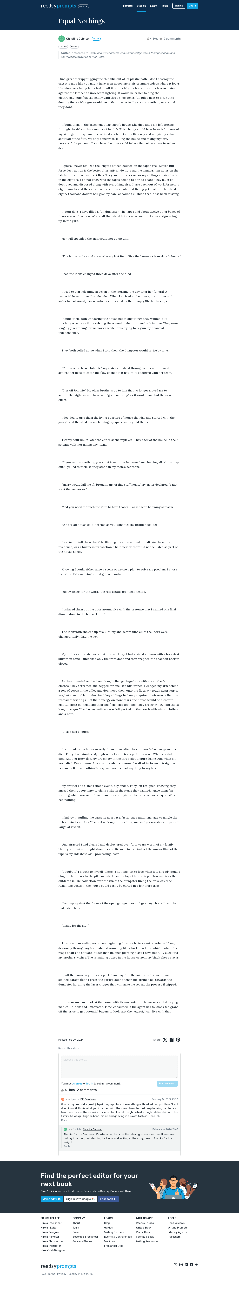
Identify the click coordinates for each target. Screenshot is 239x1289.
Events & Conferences (118, 1236)
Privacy (61, 1274)
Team (76, 1227)
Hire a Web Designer (53, 1250)
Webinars (109, 1241)
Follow (96, 39)
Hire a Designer (50, 1232)
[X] (176, 1265)
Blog (107, 1223)
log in (89, 1083)
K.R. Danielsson (88, 1099)
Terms (51, 1274)
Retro (101, 57)
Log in (192, 5)
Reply (64, 1120)
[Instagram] (181, 1265)
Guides (108, 1227)
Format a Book (145, 1236)
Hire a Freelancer (51, 1223)
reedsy (58, 6)
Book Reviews (176, 1223)
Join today (50, 1199)
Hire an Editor (49, 1227)
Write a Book (143, 1227)
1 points (74, 1099)
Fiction (63, 47)
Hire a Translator (51, 1245)
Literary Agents (177, 1232)
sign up (78, 1083)
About (76, 1223)
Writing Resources (147, 1241)
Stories (141, 5)
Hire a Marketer (50, 1236)
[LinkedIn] (186, 1265)
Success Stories (82, 1241)
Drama (74, 47)
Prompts (127, 5)
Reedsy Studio (145, 1223)
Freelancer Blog (113, 1245)
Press (76, 1232)
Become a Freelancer (85, 1236)
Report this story (68, 1048)
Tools (164, 5)
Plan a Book (143, 1232)
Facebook (106, 1199)
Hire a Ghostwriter (52, 1241)
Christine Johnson (92, 1129)
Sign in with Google (78, 1199)
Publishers (174, 1236)
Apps (81, 6)
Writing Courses (114, 1232)
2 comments (172, 38)
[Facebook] (191, 1265)
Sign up (179, 5)
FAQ (43, 1274)
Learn (154, 5)
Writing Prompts (177, 1227)
